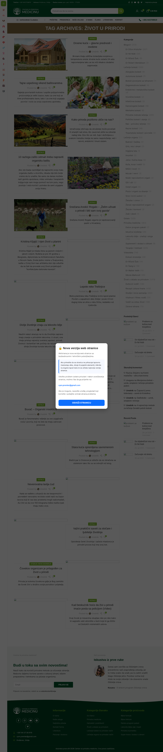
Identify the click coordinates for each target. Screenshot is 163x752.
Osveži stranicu (81, 403)
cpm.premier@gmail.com (69, 385)
